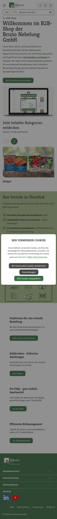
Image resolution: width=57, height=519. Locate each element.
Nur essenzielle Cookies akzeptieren (29, 265)
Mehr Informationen (37, 257)
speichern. (22, 257)
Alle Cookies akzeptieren (29, 278)
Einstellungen (29, 272)
